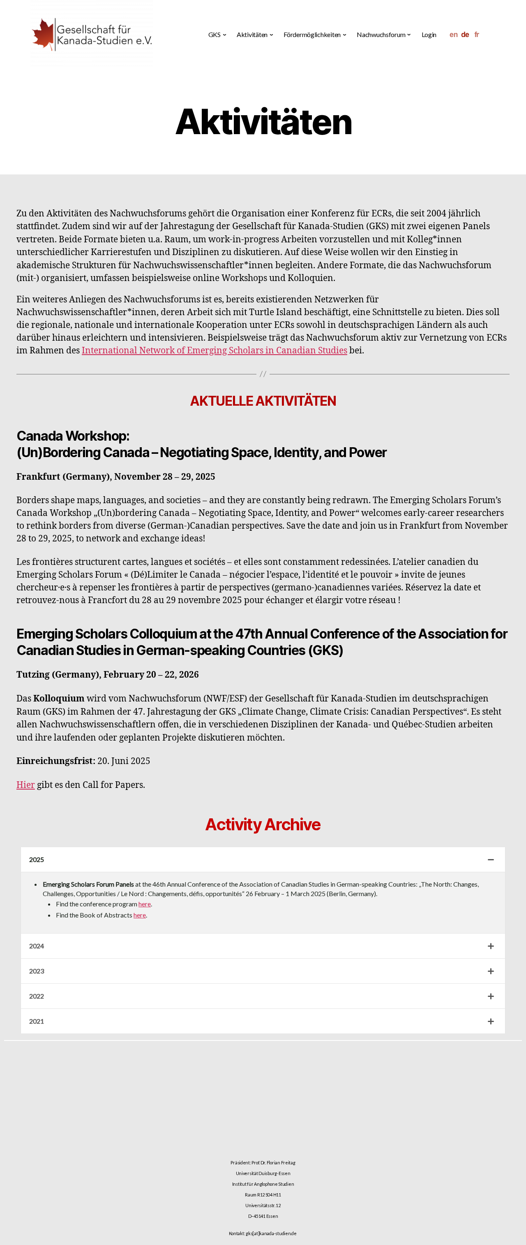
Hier (25, 785)
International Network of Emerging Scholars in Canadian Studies (214, 350)
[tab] (263, 859)
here (144, 904)
